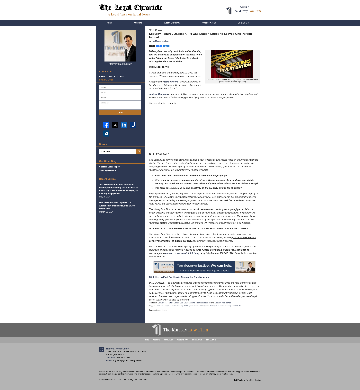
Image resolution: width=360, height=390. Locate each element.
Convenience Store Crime (168, 303)
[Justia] (133, 125)
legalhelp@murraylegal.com (127, 360)
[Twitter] (115, 125)
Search (138, 151)
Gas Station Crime (187, 303)
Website (138, 23)
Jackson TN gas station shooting (169, 306)
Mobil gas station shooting (194, 306)
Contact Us (243, 23)
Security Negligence (223, 303)
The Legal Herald (107, 170)
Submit (120, 113)
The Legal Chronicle (131, 10)
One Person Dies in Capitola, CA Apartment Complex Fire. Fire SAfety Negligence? (117, 205)
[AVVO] (106, 133)
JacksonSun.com (158, 94)
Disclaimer (168, 340)
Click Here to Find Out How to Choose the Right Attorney (179, 277)
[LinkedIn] (124, 125)
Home (109, 23)
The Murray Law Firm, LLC (135, 380)
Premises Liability (203, 303)
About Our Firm (172, 23)
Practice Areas (209, 23)
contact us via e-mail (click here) (182, 253)
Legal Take (211, 340)
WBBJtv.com (171, 82)
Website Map (182, 340)
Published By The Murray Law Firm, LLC (243, 10)
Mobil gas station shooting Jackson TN (225, 306)
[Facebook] (106, 125)
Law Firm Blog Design (247, 380)
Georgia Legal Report (109, 167)
